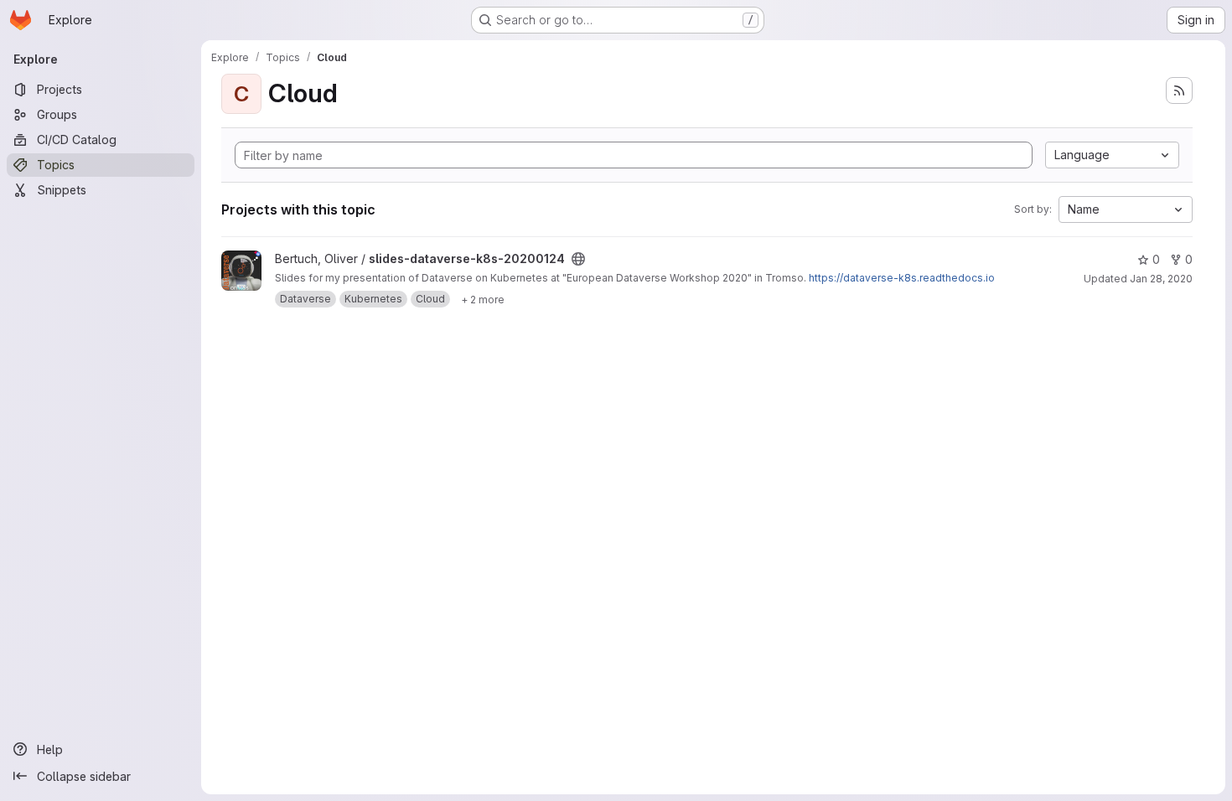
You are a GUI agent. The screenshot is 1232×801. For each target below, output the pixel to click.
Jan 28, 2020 (1161, 278)
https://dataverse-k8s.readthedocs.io (902, 277)
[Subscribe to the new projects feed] (1179, 90)
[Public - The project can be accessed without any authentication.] (578, 259)
